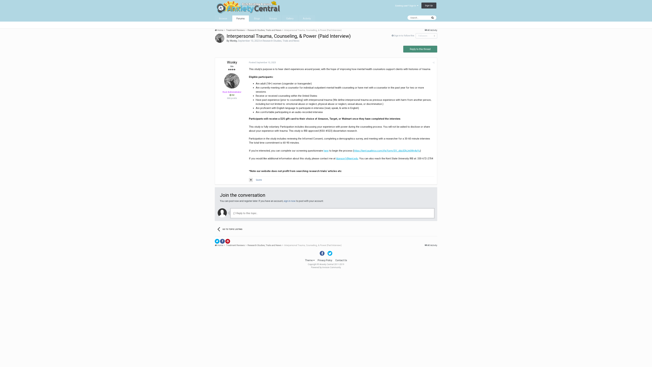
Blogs (257, 18)
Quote (259, 180)
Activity (307, 18)
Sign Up (429, 5)
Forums (241, 18)
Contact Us (341, 260)
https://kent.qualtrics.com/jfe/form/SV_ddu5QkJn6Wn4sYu (387, 150)
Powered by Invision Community (326, 267)
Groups (273, 18)
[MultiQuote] (251, 180)
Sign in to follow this (404, 35)
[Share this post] (433, 62)
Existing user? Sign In (406, 5)
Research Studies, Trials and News (281, 40)
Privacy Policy (325, 260)
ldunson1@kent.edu (347, 158)
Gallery (290, 18)
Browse (223, 18)
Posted (262, 62)
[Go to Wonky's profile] (219, 38)
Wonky (233, 40)
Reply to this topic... (247, 213)
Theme (309, 260)
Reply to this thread (420, 49)
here (326, 150)
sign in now (290, 201)
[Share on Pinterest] (227, 241)
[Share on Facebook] (222, 241)
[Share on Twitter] (217, 241)
